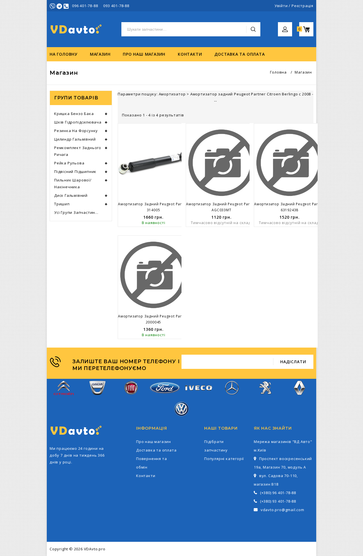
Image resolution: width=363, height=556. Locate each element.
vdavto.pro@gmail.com (282, 509)
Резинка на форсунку (76, 130)
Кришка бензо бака (74, 113)
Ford (165, 397)
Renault (299, 398)
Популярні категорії (224, 458)
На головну (63, 54)
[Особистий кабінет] (285, 25)
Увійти (281, 5)
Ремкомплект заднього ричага (77, 151)
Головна (278, 72)
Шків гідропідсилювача (78, 122)
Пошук (253, 29)
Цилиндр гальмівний (75, 139)
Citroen (64, 398)
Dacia (97, 398)
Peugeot (266, 398)
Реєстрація (302, 5)
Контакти (190, 54)
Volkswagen (181, 419)
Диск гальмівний (71, 195)
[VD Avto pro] (77, 29)
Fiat (131, 398)
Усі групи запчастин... (76, 212)
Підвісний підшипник (75, 171)
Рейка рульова (69, 163)
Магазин (100, 54)
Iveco (198, 395)
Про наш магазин (144, 54)
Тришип (62, 203)
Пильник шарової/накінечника (73, 183)
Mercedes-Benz (232, 398)
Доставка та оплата (239, 54)
